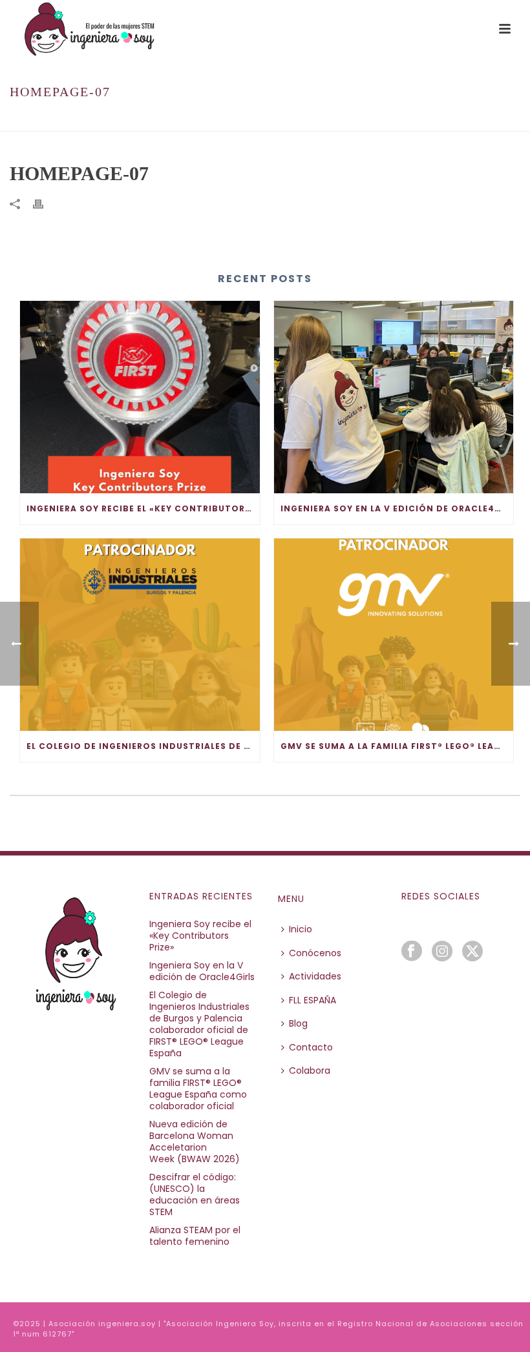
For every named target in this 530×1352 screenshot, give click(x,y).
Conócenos (315, 953)
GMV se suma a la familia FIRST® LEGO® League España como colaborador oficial (397, 746)
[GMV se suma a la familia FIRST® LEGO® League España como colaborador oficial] (394, 634)
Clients (424, 119)
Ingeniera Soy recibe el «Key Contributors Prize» (143, 508)
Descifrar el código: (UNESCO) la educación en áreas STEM (194, 1194)
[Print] (44, 203)
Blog (298, 1023)
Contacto (311, 1047)
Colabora (309, 1070)
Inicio (388, 119)
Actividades (315, 976)
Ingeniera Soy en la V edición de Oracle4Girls (397, 508)
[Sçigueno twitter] (472, 952)
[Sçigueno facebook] (411, 952)
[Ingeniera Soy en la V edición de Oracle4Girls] (394, 397)
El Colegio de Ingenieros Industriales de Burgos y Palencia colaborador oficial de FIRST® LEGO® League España (143, 746)
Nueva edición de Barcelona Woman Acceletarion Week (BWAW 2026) (194, 1141)
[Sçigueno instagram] (442, 952)
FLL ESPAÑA (312, 1000)
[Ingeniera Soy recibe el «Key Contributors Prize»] (140, 397)
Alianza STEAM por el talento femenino (194, 1235)
